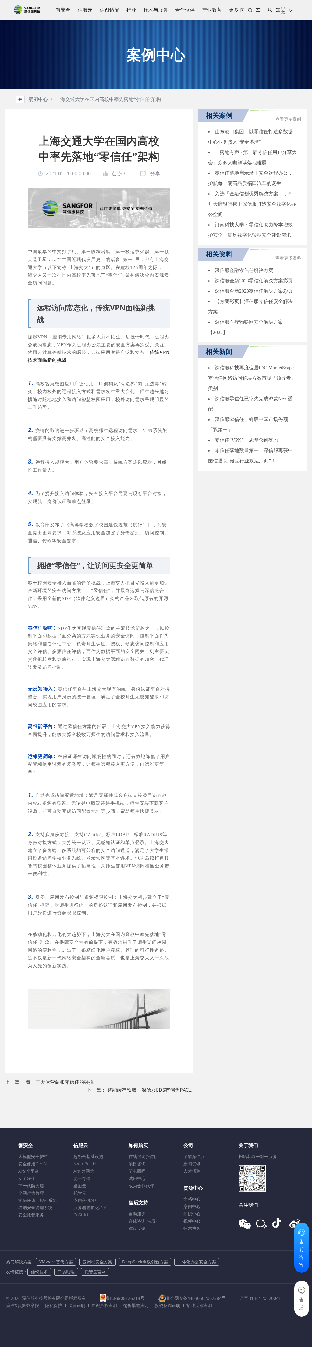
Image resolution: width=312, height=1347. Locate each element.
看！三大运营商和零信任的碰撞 (60, 1082)
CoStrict (81, 1215)
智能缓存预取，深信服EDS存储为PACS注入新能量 (161, 1090)
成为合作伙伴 (141, 1185)
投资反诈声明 (167, 1305)
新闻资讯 (191, 1164)
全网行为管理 (31, 1193)
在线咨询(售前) (143, 1156)
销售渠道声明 (136, 1305)
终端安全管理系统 (35, 1207)
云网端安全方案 (97, 1262)
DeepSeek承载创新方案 (145, 1262)
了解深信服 (194, 1156)
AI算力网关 (83, 1171)
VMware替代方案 (56, 1262)
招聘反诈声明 (199, 1305)
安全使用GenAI (32, 1164)
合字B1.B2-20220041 (260, 1298)
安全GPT (26, 1178)
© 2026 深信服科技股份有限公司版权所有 (46, 1298)
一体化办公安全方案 (197, 1262)
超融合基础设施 (88, 1156)
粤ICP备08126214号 (125, 1298)
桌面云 (79, 1185)
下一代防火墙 (31, 1185)
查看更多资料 (288, 258)
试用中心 (137, 1178)
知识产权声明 (104, 1305)
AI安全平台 (28, 1171)
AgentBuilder (85, 1164)
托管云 (79, 1193)
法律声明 (76, 1305)
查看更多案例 (288, 119)
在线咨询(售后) (143, 1221)
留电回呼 (137, 1171)
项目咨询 (137, 1164)
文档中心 (191, 1199)
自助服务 (137, 1213)
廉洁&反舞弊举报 (22, 1305)
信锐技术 (39, 1272)
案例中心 (191, 1206)
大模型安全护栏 (33, 1156)
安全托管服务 (31, 1215)
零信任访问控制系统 (37, 1200)
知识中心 (191, 1213)
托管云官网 (95, 1272)
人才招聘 (191, 1171)
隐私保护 (53, 1305)
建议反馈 (137, 1228)
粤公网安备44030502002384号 (196, 1298)
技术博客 (191, 1228)
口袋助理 (66, 1272)
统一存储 (81, 1178)
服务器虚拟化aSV (89, 1207)
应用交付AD (84, 1200)
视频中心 (191, 1221)
